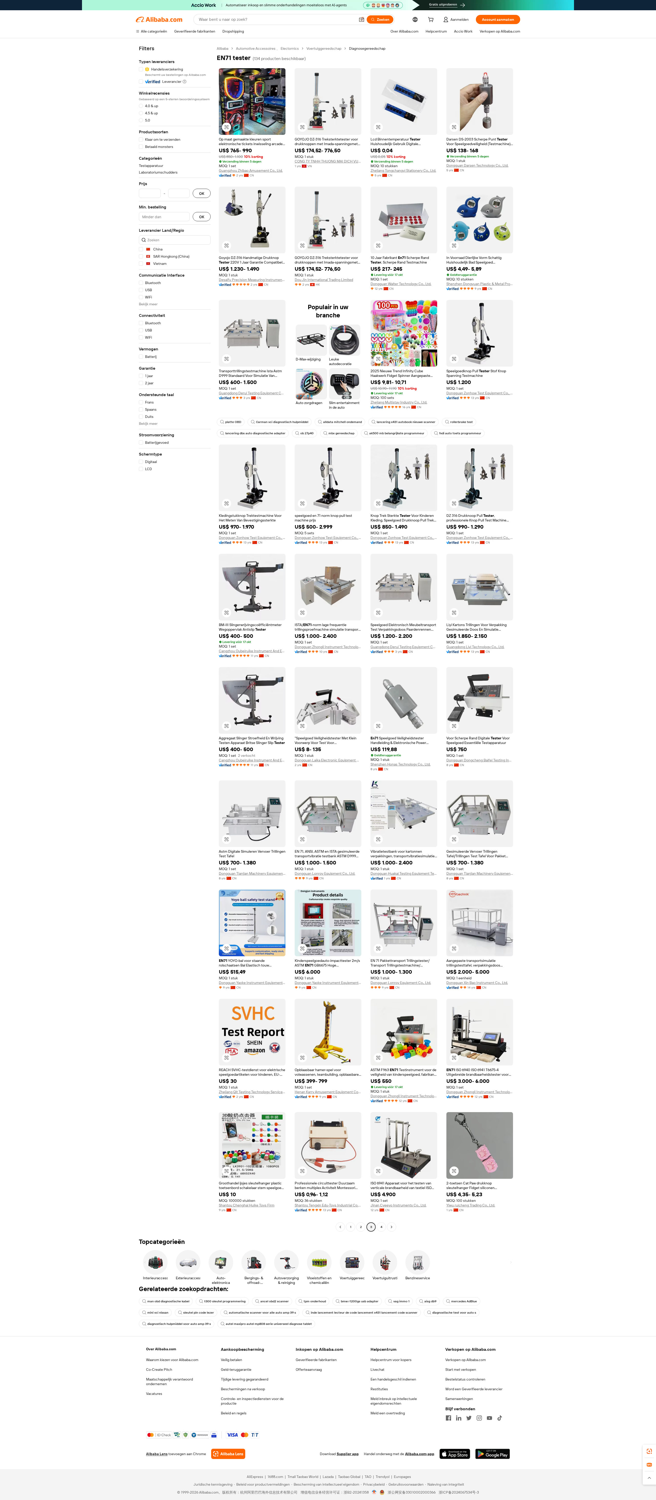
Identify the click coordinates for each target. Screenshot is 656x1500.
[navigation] (175, 638)
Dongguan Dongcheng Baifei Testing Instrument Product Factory (479, 760)
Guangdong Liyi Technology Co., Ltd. (475, 647)
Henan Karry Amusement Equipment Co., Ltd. (328, 1092)
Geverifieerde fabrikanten (316, 1360)
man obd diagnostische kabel (168, 1301)
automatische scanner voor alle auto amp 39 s (262, 1312)
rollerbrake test (461, 422)
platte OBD (233, 422)
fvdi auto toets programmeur (460, 433)
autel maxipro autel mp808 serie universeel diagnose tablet (269, 1324)
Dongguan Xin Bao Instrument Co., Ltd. (477, 983)
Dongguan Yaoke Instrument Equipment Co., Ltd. (252, 983)
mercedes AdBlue (464, 1301)
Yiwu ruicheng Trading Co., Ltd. (470, 1205)
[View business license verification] (374, 1492)
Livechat (377, 1369)
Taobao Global (349, 1477)
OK (201, 193)
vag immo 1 (401, 1301)
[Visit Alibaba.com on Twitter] (469, 1418)
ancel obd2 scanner (274, 1301)
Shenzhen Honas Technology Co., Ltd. (400, 764)
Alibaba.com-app (419, 1454)
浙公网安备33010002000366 (412, 1492)
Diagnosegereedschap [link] (367, 48)
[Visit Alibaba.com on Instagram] (479, 1418)
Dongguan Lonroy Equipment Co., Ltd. (325, 873)
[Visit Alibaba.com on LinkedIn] (459, 1418)
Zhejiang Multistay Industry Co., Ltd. (399, 402)
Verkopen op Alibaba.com (465, 1360)
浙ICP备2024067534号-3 (459, 1492)
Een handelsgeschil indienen (393, 1379)
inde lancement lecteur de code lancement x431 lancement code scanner (364, 1312)
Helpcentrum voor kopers (391, 1360)
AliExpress (255, 1477)
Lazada (328, 1477)
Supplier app (348, 1454)
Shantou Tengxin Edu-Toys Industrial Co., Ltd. (328, 1205)
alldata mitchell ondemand (342, 422)
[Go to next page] (391, 1227)
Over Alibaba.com (161, 1349)
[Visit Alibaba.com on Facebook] (448, 1418)
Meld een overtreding (388, 1413)
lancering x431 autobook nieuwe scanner (406, 422)
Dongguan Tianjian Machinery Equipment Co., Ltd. (252, 873)
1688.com (275, 1477)
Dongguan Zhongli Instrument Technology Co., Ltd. (328, 647)
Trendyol (382, 1477)
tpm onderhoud (315, 1301)
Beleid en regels (234, 1413)
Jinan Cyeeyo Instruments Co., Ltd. (398, 1205)
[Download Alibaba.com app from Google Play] (492, 1454)
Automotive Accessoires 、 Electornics (267, 48)
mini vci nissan (157, 1312)
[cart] (432, 20)
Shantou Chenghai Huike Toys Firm (246, 1205)
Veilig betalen (231, 1360)
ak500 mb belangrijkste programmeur (396, 433)
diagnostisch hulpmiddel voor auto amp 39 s (179, 1324)
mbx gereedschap (341, 433)
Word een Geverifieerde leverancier (474, 1389)
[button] (361, 19)
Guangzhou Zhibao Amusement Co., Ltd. (251, 170)
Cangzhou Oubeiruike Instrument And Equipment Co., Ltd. (252, 651)
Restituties (379, 1389)
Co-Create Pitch (159, 1369)
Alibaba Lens (157, 1454)
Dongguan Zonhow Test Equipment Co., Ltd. (479, 393)
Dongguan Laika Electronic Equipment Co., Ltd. (328, 760)
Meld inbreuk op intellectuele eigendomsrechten (394, 1401)
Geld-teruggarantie (236, 1369)
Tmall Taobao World (303, 1477)
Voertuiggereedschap (323, 48)
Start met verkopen (460, 1369)
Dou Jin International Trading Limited (324, 280)
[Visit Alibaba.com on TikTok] (500, 1418)
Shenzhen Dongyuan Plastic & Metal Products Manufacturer (479, 284)
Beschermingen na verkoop (243, 1389)
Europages (402, 1477)
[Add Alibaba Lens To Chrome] (228, 1454)
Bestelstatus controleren (465, 1379)
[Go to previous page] (340, 1227)
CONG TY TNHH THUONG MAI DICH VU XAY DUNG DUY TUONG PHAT (328, 161)
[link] (649, 1451)
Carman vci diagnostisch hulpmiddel (282, 422)
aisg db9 (430, 1301)
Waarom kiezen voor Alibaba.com (172, 1360)
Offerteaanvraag (309, 1369)
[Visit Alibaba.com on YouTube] (489, 1418)
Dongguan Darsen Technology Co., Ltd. (477, 165)
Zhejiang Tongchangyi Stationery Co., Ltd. (403, 170)
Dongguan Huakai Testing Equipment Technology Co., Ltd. (404, 873)
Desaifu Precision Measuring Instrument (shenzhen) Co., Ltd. (252, 280)
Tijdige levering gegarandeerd (244, 1379)
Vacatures (154, 1394)
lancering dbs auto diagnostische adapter (255, 433)
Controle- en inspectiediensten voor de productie (252, 1401)
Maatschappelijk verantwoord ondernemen (169, 1381)
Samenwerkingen (459, 1399)
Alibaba (222, 48)
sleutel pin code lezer (198, 1312)
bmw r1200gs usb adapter (359, 1301)
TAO (368, 1477)
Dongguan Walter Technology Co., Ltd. (401, 284)
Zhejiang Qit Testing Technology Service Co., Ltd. (252, 1092)
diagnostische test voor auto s (454, 1312)
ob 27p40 (307, 433)
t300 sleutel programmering (224, 1301)
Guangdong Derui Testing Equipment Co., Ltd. (252, 393)
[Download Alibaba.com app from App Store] (454, 1454)
